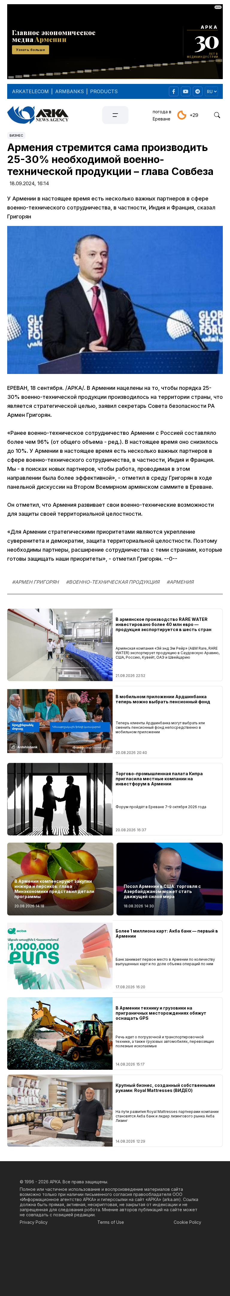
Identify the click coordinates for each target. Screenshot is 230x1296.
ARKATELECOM (30, 91)
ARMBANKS (69, 91)
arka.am (171, 1199)
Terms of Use (110, 1222)
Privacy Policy (34, 1222)
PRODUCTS (104, 91)
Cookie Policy (187, 1222)
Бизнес (16, 135)
